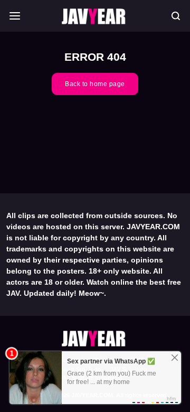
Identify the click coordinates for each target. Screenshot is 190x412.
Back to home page (95, 84)
